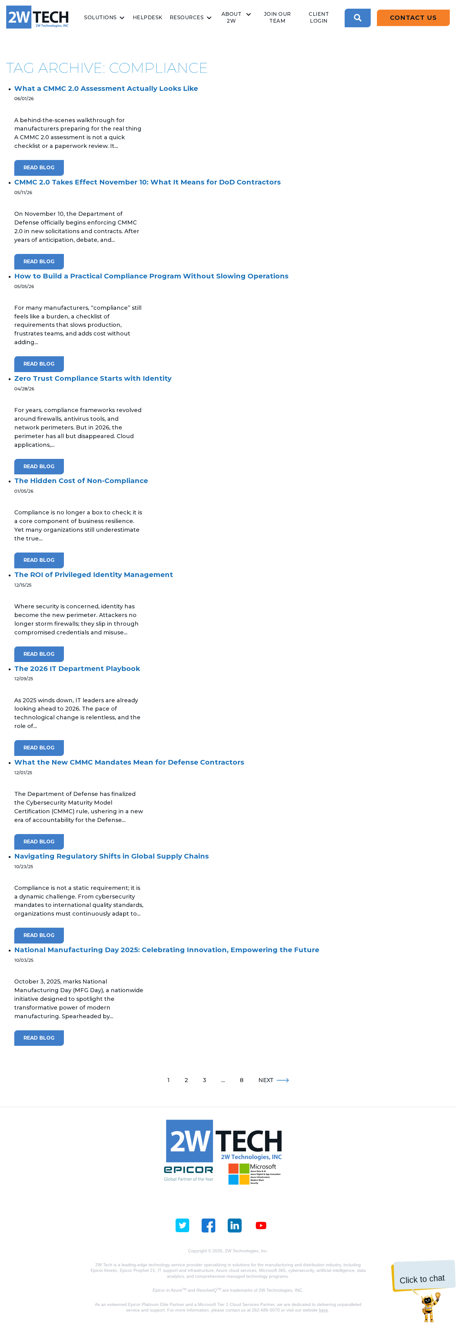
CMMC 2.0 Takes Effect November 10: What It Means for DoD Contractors (147, 182)
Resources (187, 17)
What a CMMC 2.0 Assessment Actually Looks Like (106, 88)
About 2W (231, 17)
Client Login (319, 17)
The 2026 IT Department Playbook (77, 668)
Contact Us (413, 17)
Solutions (100, 17)
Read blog (39, 168)
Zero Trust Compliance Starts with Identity (93, 378)
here (323, 1310)
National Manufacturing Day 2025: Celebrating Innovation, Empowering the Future (166, 950)
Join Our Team (277, 17)
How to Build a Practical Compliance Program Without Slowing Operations (151, 276)
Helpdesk (148, 17)
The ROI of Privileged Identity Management (93, 575)
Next (266, 1080)
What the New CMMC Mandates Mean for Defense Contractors (129, 762)
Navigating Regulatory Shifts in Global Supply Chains (111, 856)
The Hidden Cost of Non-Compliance (81, 481)
